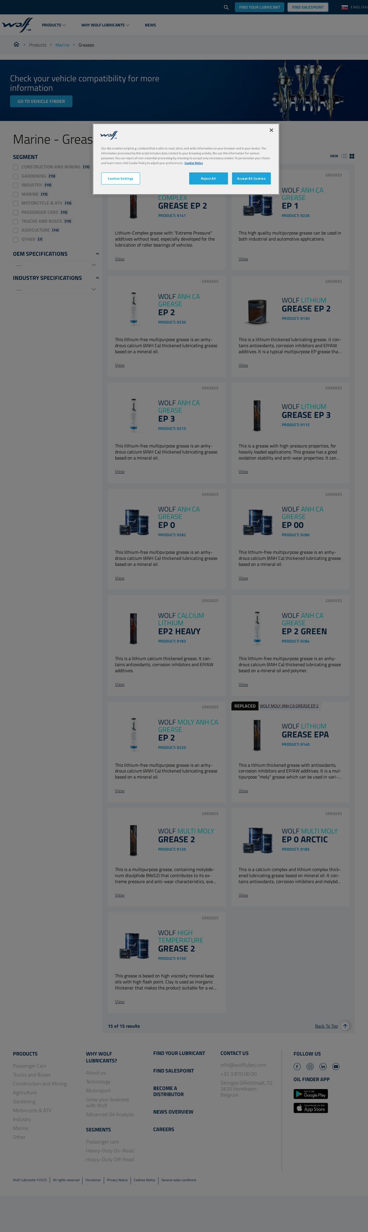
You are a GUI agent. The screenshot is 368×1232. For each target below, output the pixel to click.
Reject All (208, 178)
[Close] (271, 130)
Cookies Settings (120, 178)
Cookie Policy (194, 162)
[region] (186, 159)
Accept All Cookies (251, 178)
